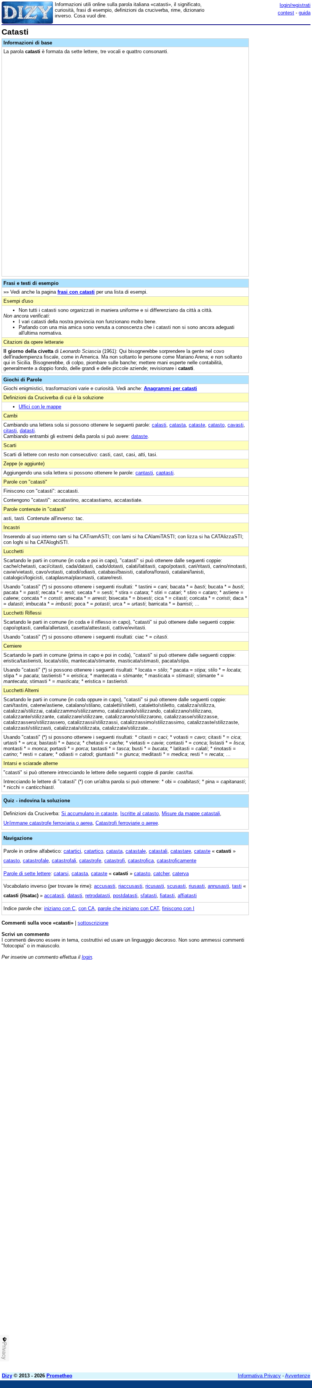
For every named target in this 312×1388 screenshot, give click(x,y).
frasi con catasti (76, 292)
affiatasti (187, 895)
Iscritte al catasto (139, 813)
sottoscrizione (93, 923)
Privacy (4, 1351)
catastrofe (90, 860)
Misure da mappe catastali (191, 813)
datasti (27, 430)
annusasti (218, 886)
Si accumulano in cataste (89, 813)
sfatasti (148, 895)
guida (304, 13)
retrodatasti (97, 895)
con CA (86, 908)
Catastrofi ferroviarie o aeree (127, 823)
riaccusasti (130, 886)
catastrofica (141, 860)
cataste (197, 425)
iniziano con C (59, 908)
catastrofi (114, 860)
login (87, 957)
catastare (180, 851)
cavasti (236, 425)
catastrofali (64, 860)
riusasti (197, 886)
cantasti (144, 473)
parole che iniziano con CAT (128, 908)
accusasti (104, 886)
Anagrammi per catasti (170, 388)
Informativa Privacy (259, 1376)
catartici (72, 851)
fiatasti (167, 895)
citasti (10, 430)
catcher (161, 873)
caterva (180, 873)
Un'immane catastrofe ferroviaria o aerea (47, 823)
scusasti (176, 886)
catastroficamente (176, 860)
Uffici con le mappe (40, 406)
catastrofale (36, 860)
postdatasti (125, 895)
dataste (139, 436)
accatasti (54, 895)
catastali (158, 851)
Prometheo (59, 1376)
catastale (136, 851)
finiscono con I (178, 908)
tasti (237, 886)
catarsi (61, 873)
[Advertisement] (253, 1013)
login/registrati (295, 5)
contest (286, 13)
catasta (177, 425)
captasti (165, 473)
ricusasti (154, 886)
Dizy (7, 1376)
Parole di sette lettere (27, 873)
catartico (93, 851)
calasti (159, 425)
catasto (216, 425)
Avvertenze (297, 1376)
